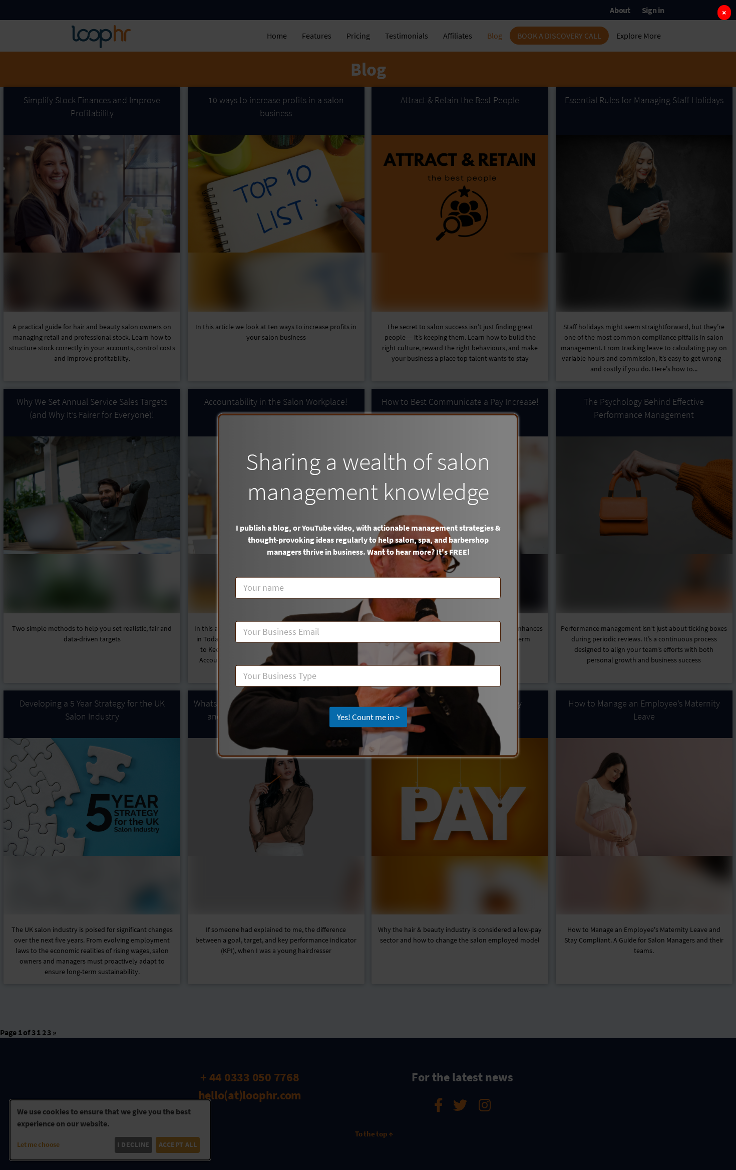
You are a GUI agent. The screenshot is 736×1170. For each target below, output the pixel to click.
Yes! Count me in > (368, 716)
